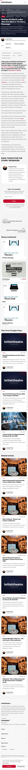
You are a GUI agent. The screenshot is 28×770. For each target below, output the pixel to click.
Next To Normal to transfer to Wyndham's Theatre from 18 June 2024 (13, 559)
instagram (4, 749)
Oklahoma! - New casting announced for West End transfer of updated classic (13, 680)
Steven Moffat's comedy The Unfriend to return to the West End (14, 598)
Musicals (4, 263)
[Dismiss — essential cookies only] (25, 760)
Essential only (21, 766)
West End (5, 285)
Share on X (8, 44)
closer (22, 118)
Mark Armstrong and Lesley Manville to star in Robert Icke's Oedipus (13, 481)
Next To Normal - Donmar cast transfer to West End (12, 519)
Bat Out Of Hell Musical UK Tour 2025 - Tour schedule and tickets (14, 394)
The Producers (6, 279)
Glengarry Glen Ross (7, 323)
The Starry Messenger (8, 67)
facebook (12, 749)
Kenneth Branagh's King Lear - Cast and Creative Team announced (13, 639)
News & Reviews (10, 10)
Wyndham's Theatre (15, 70)
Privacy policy (16, 206)
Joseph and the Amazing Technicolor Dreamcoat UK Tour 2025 (14, 435)
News (17, 10)
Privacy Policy (5, 763)
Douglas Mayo (12, 166)
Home (2, 10)
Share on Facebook (19, 44)
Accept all (9, 766)
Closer (4, 301)
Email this (8, 47)
